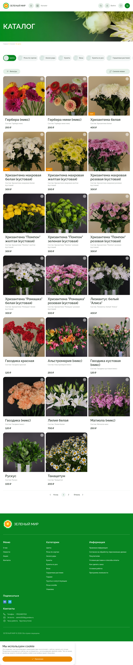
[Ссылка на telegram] (10, 601)
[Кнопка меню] (31, 5)
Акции (5, 556)
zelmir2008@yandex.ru (25, 618)
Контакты (7, 560)
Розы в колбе (51, 585)
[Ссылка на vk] (4, 601)
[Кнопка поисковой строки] (100, 5)
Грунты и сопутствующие (56, 581)
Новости (6, 552)
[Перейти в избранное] (120, 5)
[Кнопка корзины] (127, 5)
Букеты (49, 560)
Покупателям (94, 556)
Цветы (48, 548)
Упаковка (50, 589)
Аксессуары (51, 556)
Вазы (48, 569)
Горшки (49, 577)
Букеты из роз (52, 564)
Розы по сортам (52, 552)
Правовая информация (98, 548)
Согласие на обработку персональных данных (107, 552)
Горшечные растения (54, 573)
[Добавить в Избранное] (42, 79)
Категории (52, 542)
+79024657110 (21, 614)
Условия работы (95, 569)
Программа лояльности (98, 573)
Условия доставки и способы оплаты (104, 560)
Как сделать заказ (96, 564)
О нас (5, 548)
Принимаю (39, 659)
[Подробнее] (24, 96)
